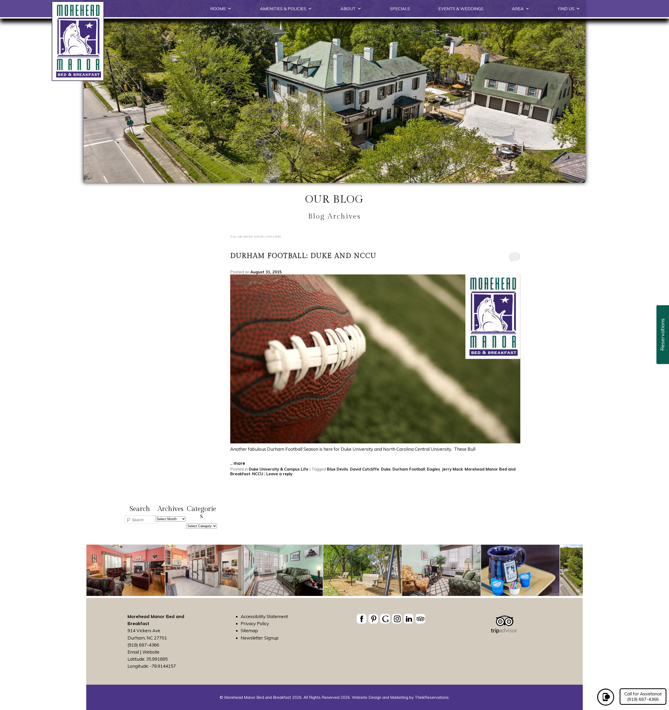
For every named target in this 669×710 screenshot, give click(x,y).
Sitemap (249, 630)
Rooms (218, 8)
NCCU (257, 473)
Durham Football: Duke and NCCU (303, 256)
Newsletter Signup (260, 638)
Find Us (566, 8)
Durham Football (409, 469)
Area (518, 8)
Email (133, 652)
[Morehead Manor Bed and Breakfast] (78, 79)
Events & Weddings (461, 8)
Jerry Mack (452, 469)
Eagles (433, 469)
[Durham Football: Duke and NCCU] (375, 441)
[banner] (391, 619)
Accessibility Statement (264, 616)
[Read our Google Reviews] (385, 619)
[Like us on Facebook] (361, 619)
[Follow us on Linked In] (408, 619)
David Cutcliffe (364, 469)
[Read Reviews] (420, 619)
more (239, 463)
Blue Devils (337, 469)
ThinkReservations (432, 697)
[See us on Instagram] (397, 619)
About (348, 8)
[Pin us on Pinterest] (373, 619)
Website (150, 652)
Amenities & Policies (283, 8)
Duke (386, 469)
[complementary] (334, 571)
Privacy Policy (255, 623)
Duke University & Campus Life (278, 469)
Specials (400, 8)
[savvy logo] (504, 632)
